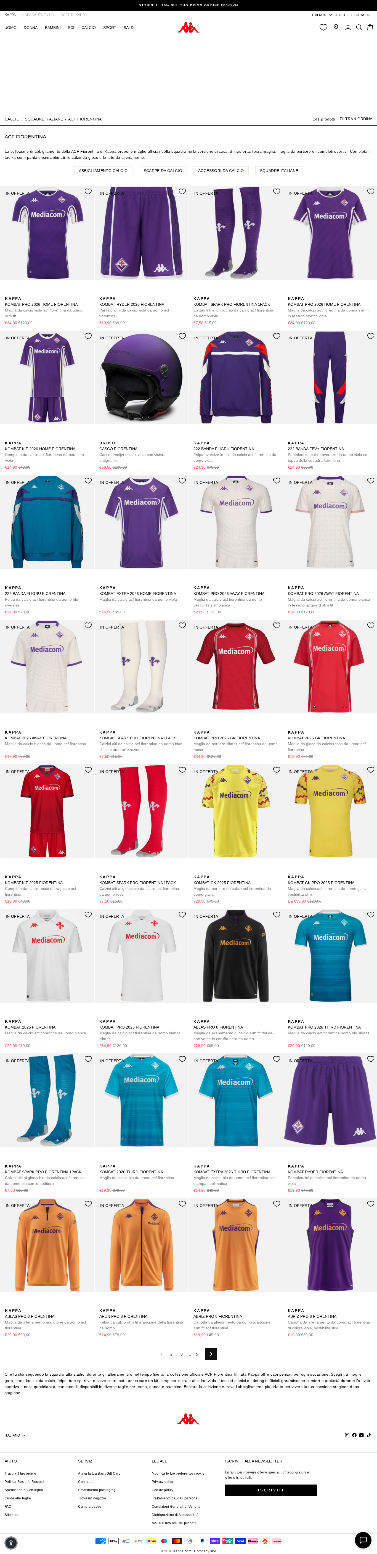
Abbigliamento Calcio (103, 170)
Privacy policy (163, 1482)
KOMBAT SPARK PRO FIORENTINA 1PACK (233, 307)
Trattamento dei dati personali (176, 1498)
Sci (71, 27)
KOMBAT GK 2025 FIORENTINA (232, 886)
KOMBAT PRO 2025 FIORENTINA (139, 1030)
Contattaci (86, 1482)
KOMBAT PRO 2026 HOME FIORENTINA (44, 307)
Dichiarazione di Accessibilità (175, 1515)
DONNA (31, 27)
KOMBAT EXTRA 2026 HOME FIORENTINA (138, 594)
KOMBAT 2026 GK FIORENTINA (327, 741)
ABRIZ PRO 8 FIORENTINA (231, 1319)
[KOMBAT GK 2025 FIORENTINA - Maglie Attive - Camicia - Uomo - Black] (205, 870)
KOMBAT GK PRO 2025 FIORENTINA (327, 886)
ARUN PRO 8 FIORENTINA (141, 1319)
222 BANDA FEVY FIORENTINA (329, 452)
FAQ (8, 1507)
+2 (232, 291)
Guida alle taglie (18, 1498)
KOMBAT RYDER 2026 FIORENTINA (134, 307)
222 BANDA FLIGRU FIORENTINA (234, 452)
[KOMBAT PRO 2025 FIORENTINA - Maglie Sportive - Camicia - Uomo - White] (103, 1015)
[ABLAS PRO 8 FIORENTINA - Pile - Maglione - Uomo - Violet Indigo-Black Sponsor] (205, 1015)
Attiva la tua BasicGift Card (99, 1473)
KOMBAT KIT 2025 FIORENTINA (40, 886)
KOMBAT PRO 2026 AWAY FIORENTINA (228, 596)
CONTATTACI (362, 15)
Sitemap (11, 1515)
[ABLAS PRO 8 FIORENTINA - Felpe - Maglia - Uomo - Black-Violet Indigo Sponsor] (197, 1015)
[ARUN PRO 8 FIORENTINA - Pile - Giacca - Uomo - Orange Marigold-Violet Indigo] (103, 1304)
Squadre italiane (44, 119)
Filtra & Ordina (356, 119)
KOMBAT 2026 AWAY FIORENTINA (45, 738)
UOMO (10, 27)
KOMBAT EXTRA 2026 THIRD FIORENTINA (234, 1175)
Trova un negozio (92, 1498)
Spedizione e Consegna (24, 1490)
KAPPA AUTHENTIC (38, 15)
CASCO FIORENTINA (132, 452)
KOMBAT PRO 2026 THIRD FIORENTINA (328, 1027)
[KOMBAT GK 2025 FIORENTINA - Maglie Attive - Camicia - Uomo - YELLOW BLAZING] (197, 870)
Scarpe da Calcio (163, 170)
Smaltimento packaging (96, 1490)
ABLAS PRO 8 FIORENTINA (233, 1030)
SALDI (129, 27)
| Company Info (204, 1551)
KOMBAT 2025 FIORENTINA (45, 1027)
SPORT (109, 27)
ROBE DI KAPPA (73, 15)
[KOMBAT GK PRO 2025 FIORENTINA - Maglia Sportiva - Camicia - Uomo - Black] (300, 870)
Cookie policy (163, 1490)
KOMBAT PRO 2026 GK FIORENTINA (235, 741)
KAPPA (10, 15)
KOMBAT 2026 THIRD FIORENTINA (136, 1172)
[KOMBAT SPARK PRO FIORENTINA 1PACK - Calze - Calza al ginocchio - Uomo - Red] (214, 292)
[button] (11, 1543)
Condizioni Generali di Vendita (176, 1507)
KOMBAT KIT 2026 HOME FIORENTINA (44, 452)
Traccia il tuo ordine (20, 1473)
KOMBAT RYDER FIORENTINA (327, 1175)
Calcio (88, 27)
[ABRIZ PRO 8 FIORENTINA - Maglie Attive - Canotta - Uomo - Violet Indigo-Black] (205, 1304)
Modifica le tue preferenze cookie (178, 1473)
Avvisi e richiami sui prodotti (174, 1523)
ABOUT (341, 15)
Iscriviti (271, 1490)
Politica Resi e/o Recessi (24, 1482)
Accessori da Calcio (221, 170)
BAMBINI (53, 27)
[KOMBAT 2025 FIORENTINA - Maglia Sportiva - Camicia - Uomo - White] (8, 1015)
